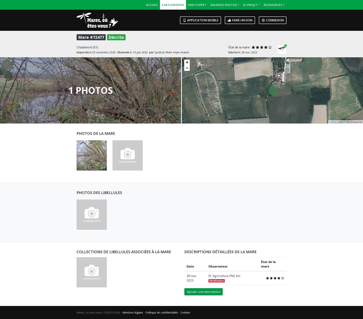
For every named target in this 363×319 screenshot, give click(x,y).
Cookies (185, 312)
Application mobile (202, 20)
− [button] (187, 68)
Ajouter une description (203, 292)
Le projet (250, 5)
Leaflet (332, 121)
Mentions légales (132, 312)
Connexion (274, 20)
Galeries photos (223, 5)
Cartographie (173, 5)
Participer (196, 5)
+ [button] (187, 62)
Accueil (152, 5)
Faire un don (241, 20)
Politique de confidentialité (162, 312)
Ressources (273, 5)
